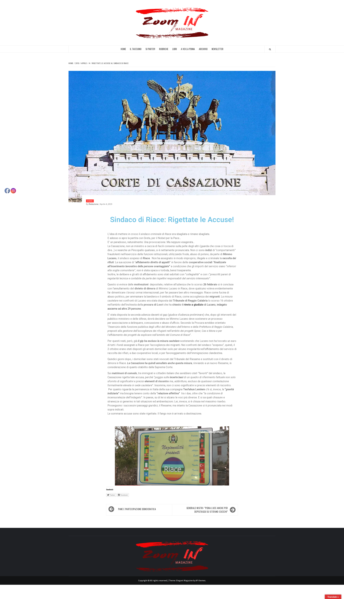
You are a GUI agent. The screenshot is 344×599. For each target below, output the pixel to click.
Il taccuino (135, 49)
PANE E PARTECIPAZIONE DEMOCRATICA (137, 509)
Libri (174, 49)
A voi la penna (188, 49)
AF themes (200, 580)
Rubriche (163, 49)
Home (123, 49)
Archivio (203, 49)
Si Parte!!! (150, 49)
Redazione (94, 204)
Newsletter (217, 49)
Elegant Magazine (184, 580)
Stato (89, 201)
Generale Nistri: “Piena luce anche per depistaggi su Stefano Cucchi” (207, 509)
